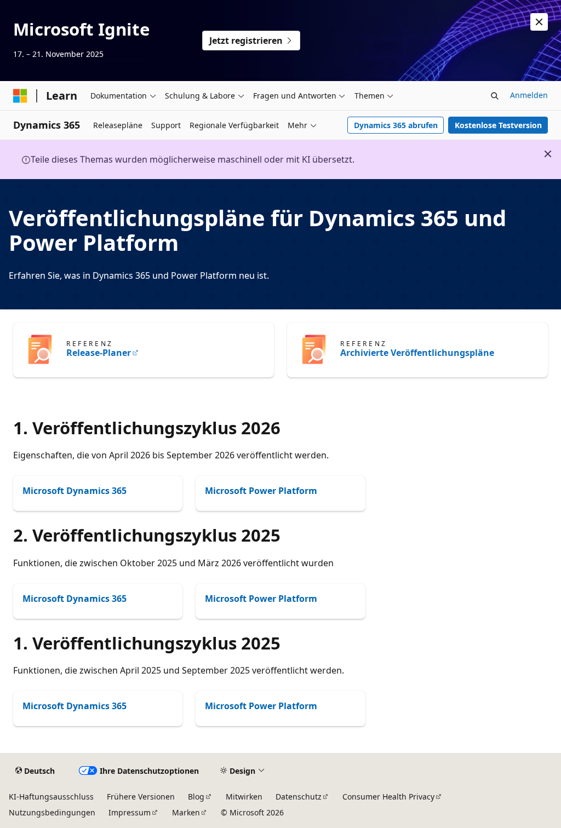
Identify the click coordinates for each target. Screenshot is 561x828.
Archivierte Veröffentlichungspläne (417, 352)
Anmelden (529, 95)
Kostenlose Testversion (498, 125)
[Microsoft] (20, 96)
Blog (196, 796)
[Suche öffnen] (495, 96)
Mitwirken (244, 796)
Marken (186, 812)
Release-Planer (98, 352)
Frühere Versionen (141, 796)
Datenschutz (299, 796)
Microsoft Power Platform (261, 491)
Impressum (129, 812)
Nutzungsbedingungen (52, 812)
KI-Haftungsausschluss (51, 796)
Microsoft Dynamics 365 (74, 491)
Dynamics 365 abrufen (396, 125)
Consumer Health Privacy (388, 796)
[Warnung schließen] (539, 22)
